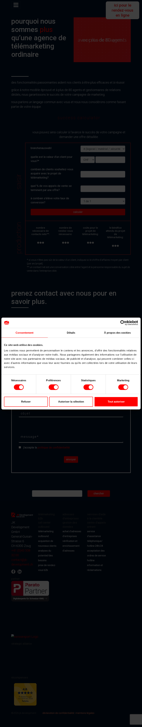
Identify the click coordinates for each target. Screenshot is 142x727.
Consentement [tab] (24, 332)
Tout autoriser (116, 401)
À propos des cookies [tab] (117, 332)
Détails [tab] (71, 332)
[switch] (54, 387)
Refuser (26, 401)
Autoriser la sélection (71, 401)
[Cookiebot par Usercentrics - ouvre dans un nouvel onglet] (123, 322)
